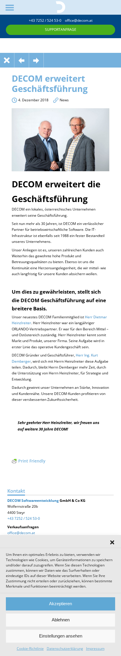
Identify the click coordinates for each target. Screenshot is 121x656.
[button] (112, 542)
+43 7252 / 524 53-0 (47, 20)
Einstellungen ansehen (60, 635)
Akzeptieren (60, 603)
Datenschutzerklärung (65, 648)
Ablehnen (61, 619)
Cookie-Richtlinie (30, 648)
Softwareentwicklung (40, 500)
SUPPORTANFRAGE (60, 29)
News (64, 99)
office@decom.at (79, 20)
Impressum (95, 648)
